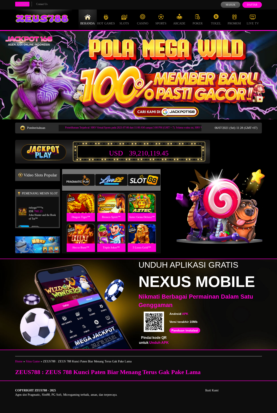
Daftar (252, 4)
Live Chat (22, 4)
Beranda (87, 23)
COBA (81, 198)
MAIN (81, 207)
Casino (142, 23)
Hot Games (106, 23)
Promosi (234, 23)
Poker (198, 23)
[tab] (78, 180)
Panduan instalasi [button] (184, 330)
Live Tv (253, 23)
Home (19, 361)
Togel (216, 23)
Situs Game (33, 361)
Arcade (179, 23)
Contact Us (42, 4)
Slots (124, 23)
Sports (160, 23)
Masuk (230, 4)
